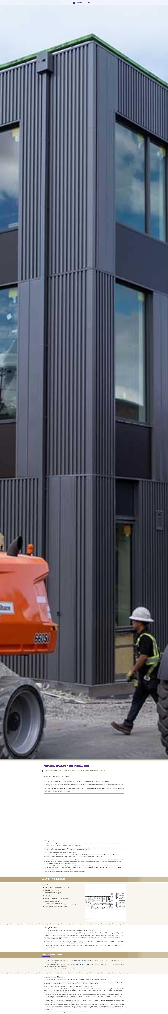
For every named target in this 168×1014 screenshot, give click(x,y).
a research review (104, 867)
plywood (78, 964)
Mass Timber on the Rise (61, 968)
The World (67, 962)
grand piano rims (84, 964)
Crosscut (81, 960)
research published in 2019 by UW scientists (61, 935)
